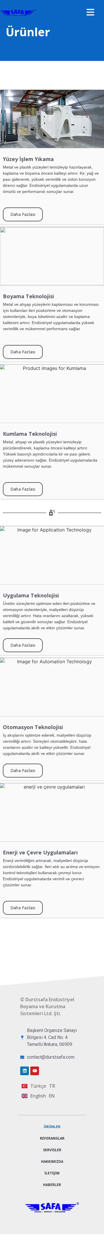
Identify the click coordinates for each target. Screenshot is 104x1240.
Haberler (52, 1184)
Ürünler (52, 1126)
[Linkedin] (24, 1071)
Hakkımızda (52, 1161)
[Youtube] (34, 1071)
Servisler (52, 1149)
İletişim (52, 1173)
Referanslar (52, 1138)
